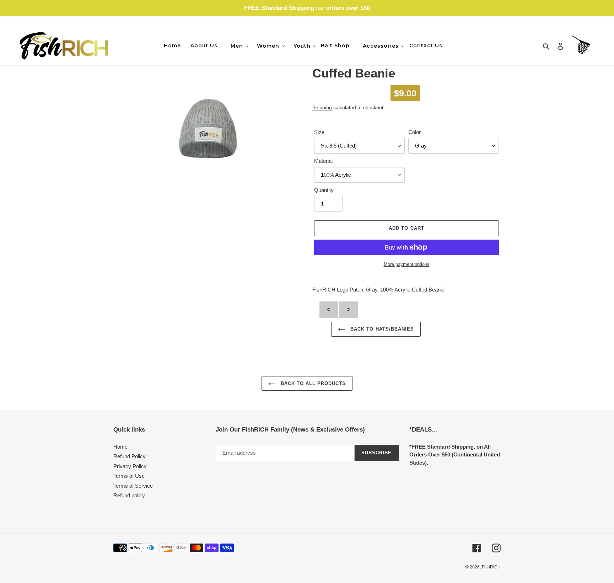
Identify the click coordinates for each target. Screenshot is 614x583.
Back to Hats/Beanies (381, 329)
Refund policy (129, 495)
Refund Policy (129, 456)
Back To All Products (312, 383)
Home (120, 447)
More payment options (407, 264)
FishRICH (491, 567)
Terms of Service (133, 486)
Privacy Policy (130, 466)
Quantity (324, 190)
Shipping (322, 107)
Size (319, 132)
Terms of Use (129, 476)
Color (414, 132)
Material (323, 161)
